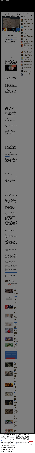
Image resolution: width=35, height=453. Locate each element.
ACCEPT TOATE (31, 441)
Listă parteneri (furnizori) (19, 443)
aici (7, 447)
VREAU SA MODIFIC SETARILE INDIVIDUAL (31, 444)
